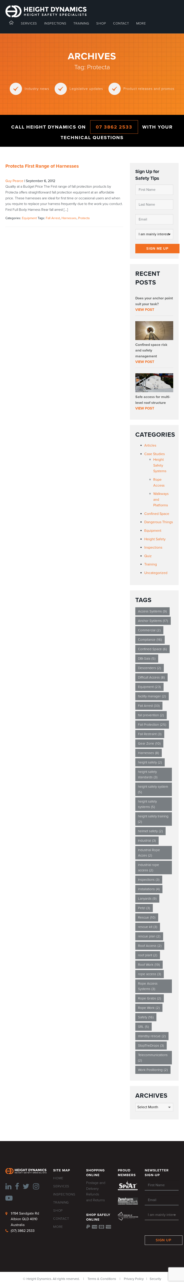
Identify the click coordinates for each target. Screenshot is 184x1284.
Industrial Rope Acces (149, 852)
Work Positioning (153, 1070)
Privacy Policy (134, 1279)
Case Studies (154, 454)
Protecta (84, 218)
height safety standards (148, 774)
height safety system (153, 789)
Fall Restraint (150, 734)
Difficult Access (151, 677)
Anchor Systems (153, 621)
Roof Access (150, 946)
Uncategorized (155, 573)
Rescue (147, 917)
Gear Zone (149, 743)
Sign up (163, 1240)
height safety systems (147, 804)
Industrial (147, 841)
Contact (121, 23)
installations (149, 889)
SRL (143, 1027)
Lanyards (147, 899)
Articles (150, 445)
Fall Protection (152, 725)
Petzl (144, 908)
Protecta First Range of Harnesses (42, 166)
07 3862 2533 (114, 127)
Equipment (29, 218)
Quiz (148, 556)
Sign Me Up (157, 248)
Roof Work (149, 965)
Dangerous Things (158, 522)
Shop (101, 23)
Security (155, 1279)
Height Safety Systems (159, 465)
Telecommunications (153, 1057)
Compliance (150, 640)
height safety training (153, 819)
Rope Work (149, 1008)
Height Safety (155, 539)
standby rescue (152, 1036)
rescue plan (149, 936)
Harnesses (69, 218)
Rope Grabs (149, 998)
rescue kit (147, 927)
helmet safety (150, 831)
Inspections (153, 547)
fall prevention (151, 715)
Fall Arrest (53, 218)
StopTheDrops (151, 1046)
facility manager (152, 696)
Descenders (149, 668)
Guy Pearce (14, 181)
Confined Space (156, 514)
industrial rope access (148, 867)
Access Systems (152, 611)
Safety (146, 1017)
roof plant (147, 955)
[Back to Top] (10, 1273)
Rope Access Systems (148, 986)
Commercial (149, 630)
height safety (150, 762)
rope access (149, 974)
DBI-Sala (147, 658)
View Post (144, 309)
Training (150, 564)
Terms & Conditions (102, 1279)
